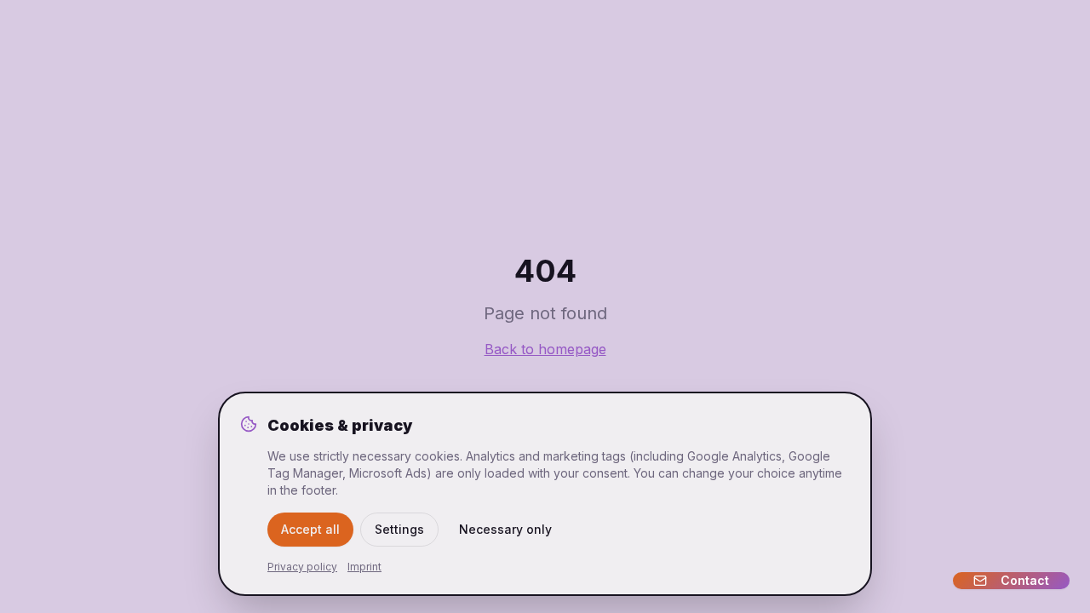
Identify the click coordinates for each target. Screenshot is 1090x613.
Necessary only (505, 529)
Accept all (310, 529)
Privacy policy (302, 566)
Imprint (364, 566)
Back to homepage (545, 349)
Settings (399, 529)
